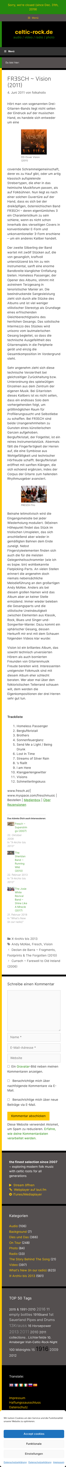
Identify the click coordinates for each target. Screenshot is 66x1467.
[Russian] (30, 1385)
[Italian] (25, 1385)
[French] (16, 1385)
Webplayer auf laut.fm (29, 1189)
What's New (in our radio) (28, 1270)
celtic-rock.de (34, 32)
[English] (11, 1385)
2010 (34, 1332)
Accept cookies (34, 1433)
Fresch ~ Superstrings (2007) (21, 827)
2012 (13, 1355)
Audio (13, 1226)
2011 (24, 1331)
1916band (40, 1314)
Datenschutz (18, 1407)
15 (33, 1350)
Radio (13, 1254)
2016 (40, 1309)
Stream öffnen (23, 1185)
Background (18, 1231)
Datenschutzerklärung (15, 1462)
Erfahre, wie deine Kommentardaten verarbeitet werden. (31, 1133)
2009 (54, 1349)
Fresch (37, 944)
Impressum (58, 1462)
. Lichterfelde (36, 1337)
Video (13, 1265)
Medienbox (32, 800)
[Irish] (21, 1385)
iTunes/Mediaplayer (27, 1194)
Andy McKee (21, 944)
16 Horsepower (39, 1326)
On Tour (15, 1243)
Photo (13, 1248)
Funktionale (34, 1443)
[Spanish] (35, 1385)
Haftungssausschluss (25, 1402)
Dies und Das (19, 1237)
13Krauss (18, 1325)
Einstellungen (34, 1453)
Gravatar (23, 1066)
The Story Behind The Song (29, 1259)
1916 (42, 1348)
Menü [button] (11, 51)
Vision (48, 944)
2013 (14, 1331)
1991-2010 (28, 1309)
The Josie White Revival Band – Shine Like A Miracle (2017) (21, 899)
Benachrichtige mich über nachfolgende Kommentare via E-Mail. (31, 1085)
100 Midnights (19, 1350)
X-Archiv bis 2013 (25, 939)
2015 (12, 1309)
